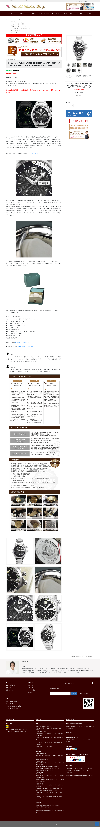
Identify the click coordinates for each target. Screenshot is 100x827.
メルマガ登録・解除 (11, 701)
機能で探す (13, 22)
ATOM (11, 703)
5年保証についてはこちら (22, 342)
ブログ (8, 698)
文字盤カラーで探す (15, 26)
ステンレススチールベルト (27, 28)
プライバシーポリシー (12, 708)
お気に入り (80, 95)
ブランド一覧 (55, 13)
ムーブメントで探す (15, 24)
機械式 (23, 24)
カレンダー (20, 22)
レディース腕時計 (44, 13)
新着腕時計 (22, 13)
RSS (7, 703)
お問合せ (89, 13)
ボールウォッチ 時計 (33, 153)
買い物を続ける (89, 656)
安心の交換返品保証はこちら (25, 346)
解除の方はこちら (84, 693)
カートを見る (78, 13)
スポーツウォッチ (15, 32)
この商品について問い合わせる (77, 656)
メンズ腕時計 (33, 13)
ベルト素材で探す (15, 28)
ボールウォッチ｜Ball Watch (17, 19)
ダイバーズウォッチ (15, 30)
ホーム (10, 13)
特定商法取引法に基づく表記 (13, 706)
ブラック (24, 26)
